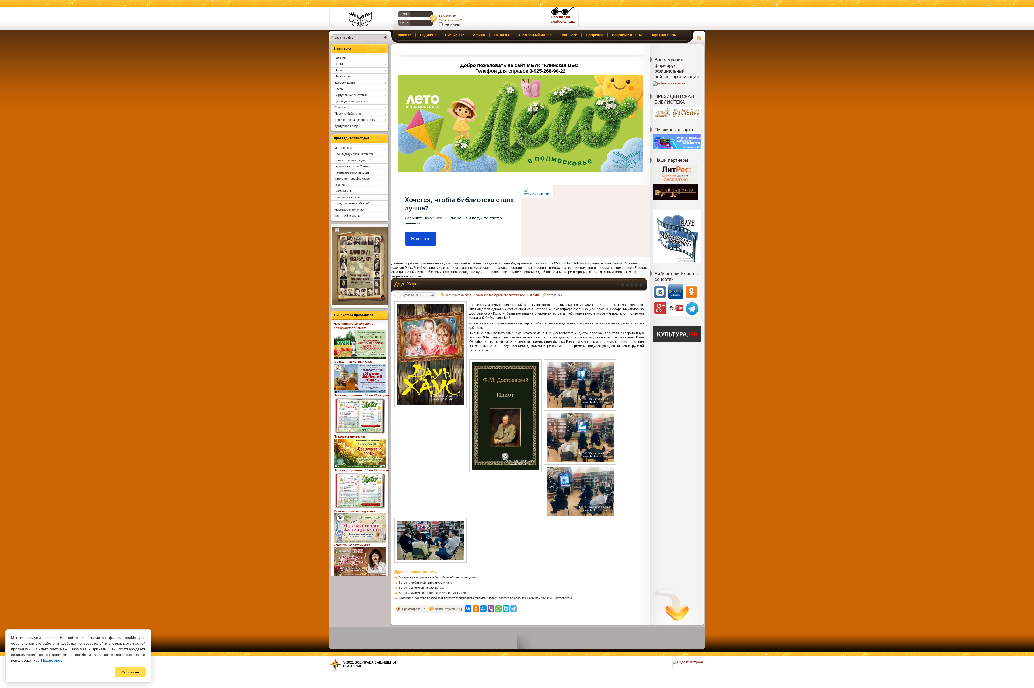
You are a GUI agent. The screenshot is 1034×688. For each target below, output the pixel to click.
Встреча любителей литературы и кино (425, 582)
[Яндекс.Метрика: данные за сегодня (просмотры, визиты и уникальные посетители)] (688, 662)
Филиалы (467, 295)
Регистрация (447, 15)
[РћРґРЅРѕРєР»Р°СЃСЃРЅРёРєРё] (476, 608)
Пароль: (404, 22)
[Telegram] (513, 608)
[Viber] (491, 608)
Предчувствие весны (349, 436)
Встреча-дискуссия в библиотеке (421, 587)
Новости (533, 295)
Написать (420, 239)
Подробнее (51, 660)
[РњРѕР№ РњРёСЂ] (483, 608)
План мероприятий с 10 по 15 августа (361, 470)
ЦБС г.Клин (352, 666)
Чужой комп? (452, 24)
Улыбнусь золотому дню (352, 544)
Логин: (405, 13)
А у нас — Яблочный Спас (353, 361)
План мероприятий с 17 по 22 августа (361, 395)
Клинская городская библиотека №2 (500, 295)
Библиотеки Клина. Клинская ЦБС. (360, 19)
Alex (559, 295)
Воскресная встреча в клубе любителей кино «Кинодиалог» (439, 577)
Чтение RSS (699, 37)
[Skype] (506, 608)
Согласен (130, 672)
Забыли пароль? (450, 20)
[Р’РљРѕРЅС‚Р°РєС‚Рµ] (468, 608)
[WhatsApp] (498, 608)
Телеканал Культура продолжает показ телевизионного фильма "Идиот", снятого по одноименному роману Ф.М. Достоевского (485, 597)
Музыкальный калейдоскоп (354, 511)
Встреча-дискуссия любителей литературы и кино (433, 592)
